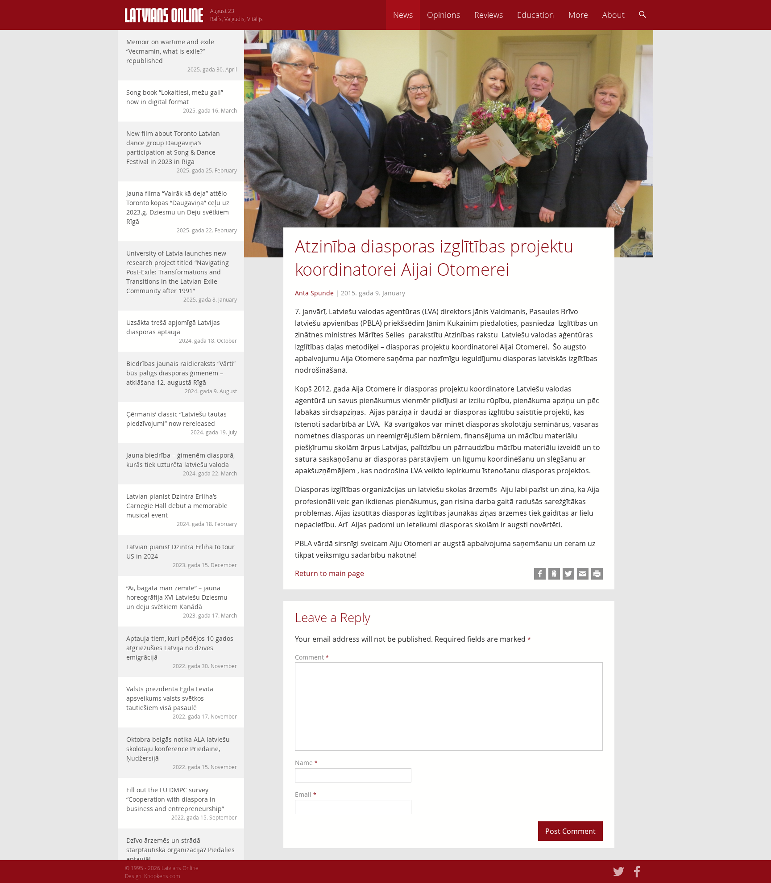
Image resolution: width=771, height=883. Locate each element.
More (578, 14)
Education (535, 14)
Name (306, 762)
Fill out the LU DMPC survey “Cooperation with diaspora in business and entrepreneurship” (181, 803)
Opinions (443, 14)
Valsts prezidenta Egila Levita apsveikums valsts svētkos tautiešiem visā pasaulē (181, 702)
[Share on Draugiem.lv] (554, 574)
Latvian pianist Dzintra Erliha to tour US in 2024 (181, 555)
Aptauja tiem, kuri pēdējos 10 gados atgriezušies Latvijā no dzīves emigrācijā (181, 651)
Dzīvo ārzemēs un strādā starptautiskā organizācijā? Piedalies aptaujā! (181, 853)
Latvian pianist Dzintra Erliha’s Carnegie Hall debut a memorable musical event (181, 509)
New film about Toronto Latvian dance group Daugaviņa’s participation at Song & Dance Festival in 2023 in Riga (181, 151)
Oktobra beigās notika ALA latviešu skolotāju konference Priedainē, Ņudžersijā (181, 752)
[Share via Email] (583, 574)
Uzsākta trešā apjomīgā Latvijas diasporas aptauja (181, 331)
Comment (312, 657)
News (403, 14)
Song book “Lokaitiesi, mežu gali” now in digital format (181, 101)
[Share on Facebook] (540, 574)
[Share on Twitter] (568, 574)
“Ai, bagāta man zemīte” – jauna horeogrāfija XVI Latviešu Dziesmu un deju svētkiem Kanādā (181, 601)
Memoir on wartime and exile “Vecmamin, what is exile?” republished (181, 55)
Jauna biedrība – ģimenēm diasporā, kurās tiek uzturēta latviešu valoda (181, 464)
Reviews (488, 14)
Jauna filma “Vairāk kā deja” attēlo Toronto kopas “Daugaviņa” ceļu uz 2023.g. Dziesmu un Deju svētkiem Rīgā (181, 211)
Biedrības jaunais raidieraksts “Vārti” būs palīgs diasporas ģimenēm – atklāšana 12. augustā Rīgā (181, 377)
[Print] (597, 574)
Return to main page (329, 573)
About (613, 14)
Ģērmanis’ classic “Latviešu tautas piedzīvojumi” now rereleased (181, 423)
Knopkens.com (162, 875)
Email (305, 794)
